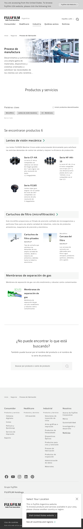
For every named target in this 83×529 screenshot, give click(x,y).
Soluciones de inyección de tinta (50, 418)
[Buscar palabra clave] (77, 19)
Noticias (66, 433)
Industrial (47, 409)
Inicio (6, 35)
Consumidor (10, 409)
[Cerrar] (77, 499)
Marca (65, 419)
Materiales (49, 466)
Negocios (14, 35)
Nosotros (67, 409)
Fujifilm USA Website (68, 4)
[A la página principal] (12, 18)
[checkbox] (9, 113)
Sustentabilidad (69, 422)
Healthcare (29, 409)
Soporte (7, 438)
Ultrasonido (30, 416)
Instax (8, 422)
